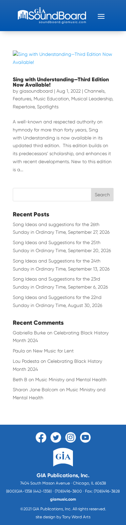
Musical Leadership (91, 98)
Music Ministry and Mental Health (71, 379)
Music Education (51, 98)
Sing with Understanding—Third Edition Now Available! (61, 82)
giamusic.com (63, 499)
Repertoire (24, 106)
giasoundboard (36, 91)
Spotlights (47, 106)
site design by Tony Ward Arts (63, 517)
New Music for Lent (53, 350)
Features (22, 98)
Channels (94, 91)
